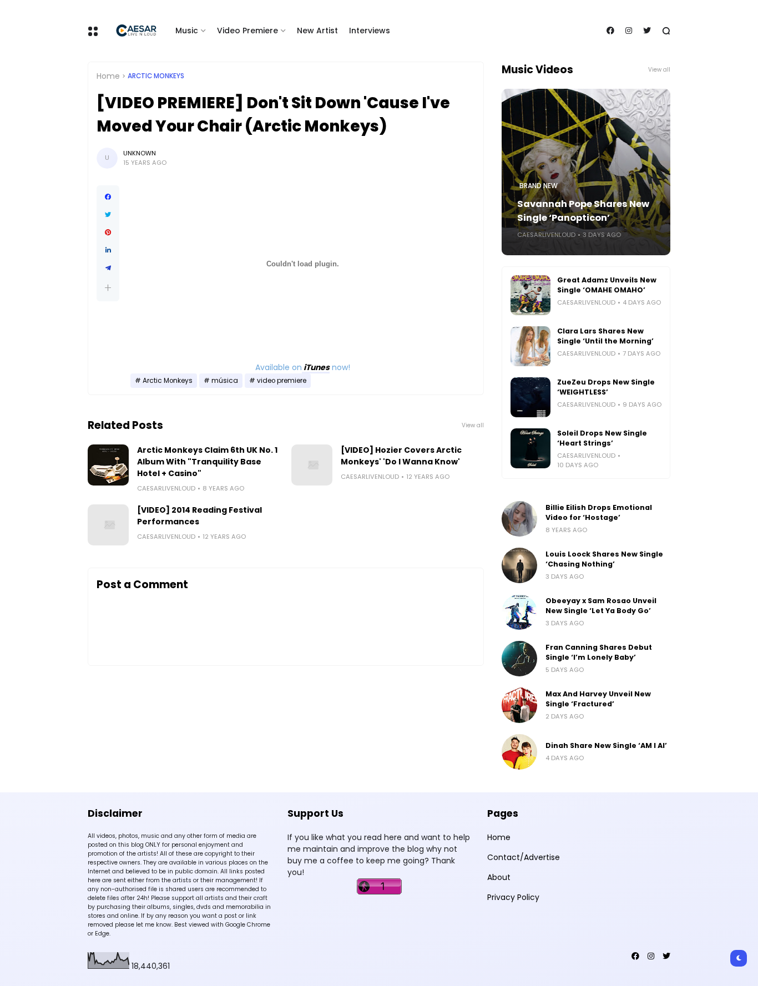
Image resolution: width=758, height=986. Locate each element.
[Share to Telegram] (108, 268)
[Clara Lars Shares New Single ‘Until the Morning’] (530, 346)
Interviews (369, 30)
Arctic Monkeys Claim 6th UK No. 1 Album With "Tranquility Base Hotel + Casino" (207, 461)
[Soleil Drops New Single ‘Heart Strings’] (530, 448)
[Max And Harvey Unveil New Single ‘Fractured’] (519, 705)
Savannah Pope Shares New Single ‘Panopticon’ (583, 211)
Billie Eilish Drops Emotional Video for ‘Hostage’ (598, 512)
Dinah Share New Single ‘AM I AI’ (606, 745)
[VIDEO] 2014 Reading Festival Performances (199, 515)
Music (186, 30)
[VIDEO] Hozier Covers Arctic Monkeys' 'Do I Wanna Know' (401, 455)
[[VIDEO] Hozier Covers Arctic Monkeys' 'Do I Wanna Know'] (311, 465)
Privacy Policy (513, 897)
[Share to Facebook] (108, 197)
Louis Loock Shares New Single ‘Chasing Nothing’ (604, 559)
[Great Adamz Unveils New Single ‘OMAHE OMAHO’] (530, 295)
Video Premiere (247, 30)
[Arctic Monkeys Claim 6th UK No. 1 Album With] (108, 465)
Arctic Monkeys (156, 76)
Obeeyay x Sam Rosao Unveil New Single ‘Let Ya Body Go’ (600, 605)
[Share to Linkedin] (108, 250)
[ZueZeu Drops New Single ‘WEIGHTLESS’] (530, 397)
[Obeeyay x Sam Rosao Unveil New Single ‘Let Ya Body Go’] (519, 612)
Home (108, 76)
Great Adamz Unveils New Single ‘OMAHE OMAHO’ (606, 285)
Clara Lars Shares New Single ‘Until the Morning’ (605, 336)
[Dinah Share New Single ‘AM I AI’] (519, 752)
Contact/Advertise (523, 857)
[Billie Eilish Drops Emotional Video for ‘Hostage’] (519, 519)
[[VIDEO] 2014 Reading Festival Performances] (108, 524)
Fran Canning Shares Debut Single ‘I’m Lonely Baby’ (598, 652)
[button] (108, 287)
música (224, 380)
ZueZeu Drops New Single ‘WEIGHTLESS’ (606, 387)
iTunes (316, 367)
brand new (538, 185)
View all (473, 425)
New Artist (317, 30)
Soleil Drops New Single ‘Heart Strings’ (602, 438)
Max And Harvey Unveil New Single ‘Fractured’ (598, 699)
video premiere (281, 380)
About (499, 877)
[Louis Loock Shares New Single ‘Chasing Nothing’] (519, 565)
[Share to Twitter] (108, 214)
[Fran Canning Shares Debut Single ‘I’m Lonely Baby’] (519, 658)
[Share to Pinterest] (108, 232)
